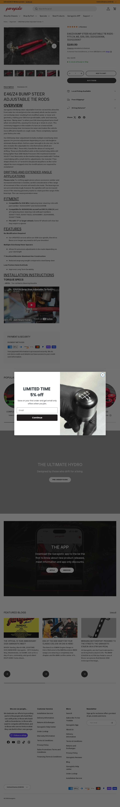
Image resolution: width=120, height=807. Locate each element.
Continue (37, 417)
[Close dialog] (103, 375)
